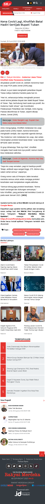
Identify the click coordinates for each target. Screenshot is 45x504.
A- (7, 72)
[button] (34, 3)
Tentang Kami (18, 459)
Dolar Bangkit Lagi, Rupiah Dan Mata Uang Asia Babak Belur (21, 121)
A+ (3, 72)
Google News (7, 205)
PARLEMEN (5, 8)
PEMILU (16, 8)
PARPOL (39, 8)
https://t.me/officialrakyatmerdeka (16, 219)
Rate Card (5, 459)
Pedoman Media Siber (34, 459)
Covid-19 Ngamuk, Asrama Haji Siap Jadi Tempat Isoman (23, 159)
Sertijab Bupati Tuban (33, 233)
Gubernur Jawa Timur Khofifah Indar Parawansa (27, 230)
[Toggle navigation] (41, 3)
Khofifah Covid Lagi (19, 233)
